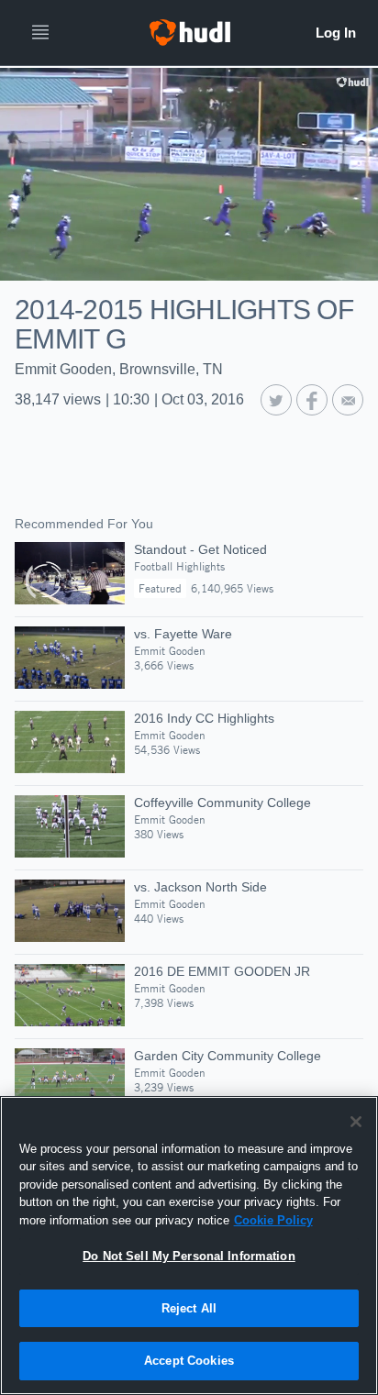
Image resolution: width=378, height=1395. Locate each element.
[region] (189, 1245)
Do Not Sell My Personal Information (189, 1256)
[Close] (356, 1122)
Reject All (189, 1308)
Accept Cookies (189, 1360)
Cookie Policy (273, 1220)
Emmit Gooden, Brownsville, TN (119, 369)
